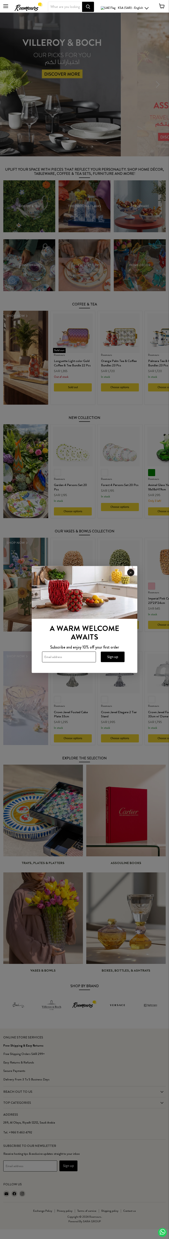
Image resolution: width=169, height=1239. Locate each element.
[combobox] (65, 7)
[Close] (130, 572)
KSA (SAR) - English (130, 8)
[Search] (88, 7)
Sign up (112, 656)
